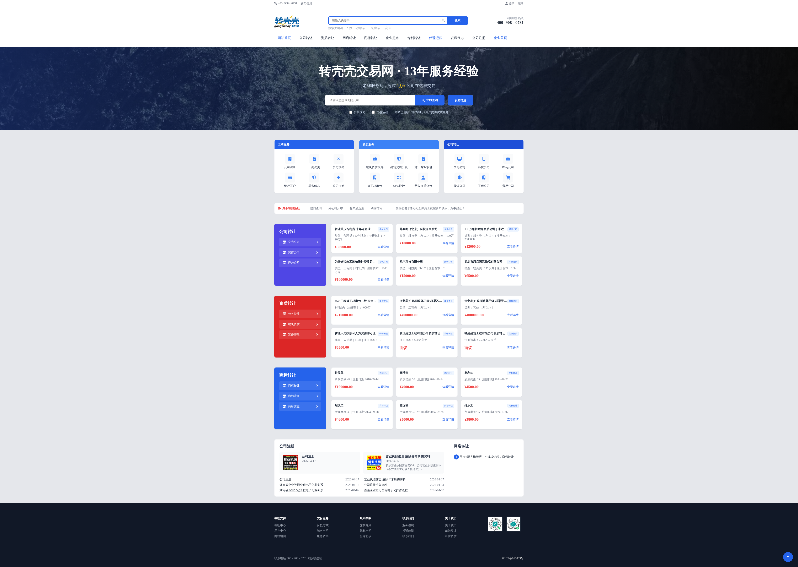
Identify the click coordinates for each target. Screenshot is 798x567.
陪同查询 (316, 208)
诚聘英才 (451, 530)
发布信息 (306, 3)
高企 (388, 28)
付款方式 (323, 525)
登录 (512, 3)
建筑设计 (399, 185)
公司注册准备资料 (375, 484)
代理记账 (435, 38)
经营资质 (451, 536)
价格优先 (359, 112)
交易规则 (365, 525)
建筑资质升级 (399, 167)
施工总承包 (374, 185)
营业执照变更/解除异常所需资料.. (409, 456)
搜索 (458, 20)
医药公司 (508, 167)
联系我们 (408, 536)
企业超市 (392, 38)
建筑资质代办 (374, 167)
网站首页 (284, 38)
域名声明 (323, 530)
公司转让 (361, 28)
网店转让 (349, 38)
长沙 (349, 28)
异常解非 (314, 185)
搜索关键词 (335, 28)
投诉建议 (408, 530)
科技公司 (484, 167)
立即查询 (432, 100)
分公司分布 (335, 208)
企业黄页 (500, 38)
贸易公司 (508, 185)
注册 (521, 3)
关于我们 (451, 525)
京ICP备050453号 (513, 558)
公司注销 (338, 167)
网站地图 (280, 536)
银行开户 (290, 185)
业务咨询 (408, 525)
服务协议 (365, 536)
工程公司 (484, 185)
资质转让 (376, 28)
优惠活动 (382, 112)
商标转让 (370, 38)
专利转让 (414, 38)
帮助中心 (280, 525)
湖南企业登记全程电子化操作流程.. (386, 490)
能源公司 (459, 185)
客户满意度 (357, 208)
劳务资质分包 (423, 185)
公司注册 (478, 38)
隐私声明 (365, 530)
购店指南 (376, 208)
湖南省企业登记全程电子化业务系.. (302, 484)
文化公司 (459, 167)
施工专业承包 (423, 167)
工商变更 (314, 167)
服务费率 (323, 536)
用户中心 (280, 530)
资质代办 (457, 38)
